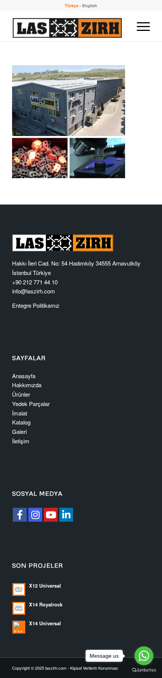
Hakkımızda (26, 385)
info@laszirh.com (33, 291)
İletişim (20, 441)
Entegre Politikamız (36, 305)
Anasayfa (23, 376)
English (89, 5)
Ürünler (21, 394)
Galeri (19, 431)
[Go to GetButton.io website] (144, 670)
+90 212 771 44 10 (35, 282)
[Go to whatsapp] (143, 655)
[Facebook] (20, 515)
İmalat (19, 413)
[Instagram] (35, 515)
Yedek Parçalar (31, 404)
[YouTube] (51, 515)
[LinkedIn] (66, 515)
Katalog (21, 422)
